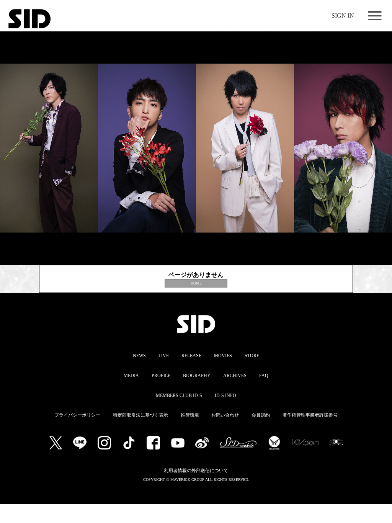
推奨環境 (190, 415)
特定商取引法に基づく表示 (140, 415)
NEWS (139, 355)
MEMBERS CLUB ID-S (179, 395)
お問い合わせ (225, 415)
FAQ (263, 375)
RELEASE (191, 355)
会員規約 (261, 415)
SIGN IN (343, 15)
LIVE (163, 355)
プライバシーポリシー (77, 415)
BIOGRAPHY (197, 375)
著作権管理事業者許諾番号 (310, 415)
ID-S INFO (225, 395)
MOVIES (223, 355)
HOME (196, 283)
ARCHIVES (235, 375)
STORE (252, 355)
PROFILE (161, 375)
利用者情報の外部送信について (196, 470)
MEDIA (131, 375)
